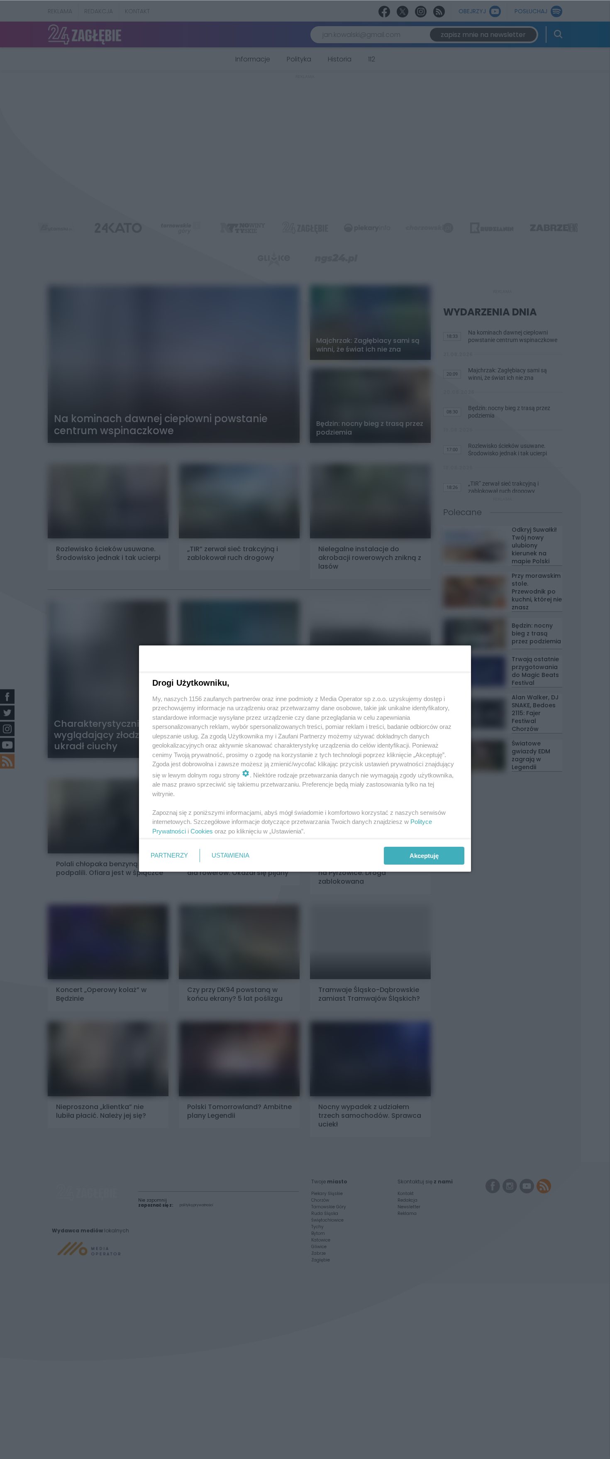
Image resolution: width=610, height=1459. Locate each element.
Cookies (201, 831)
